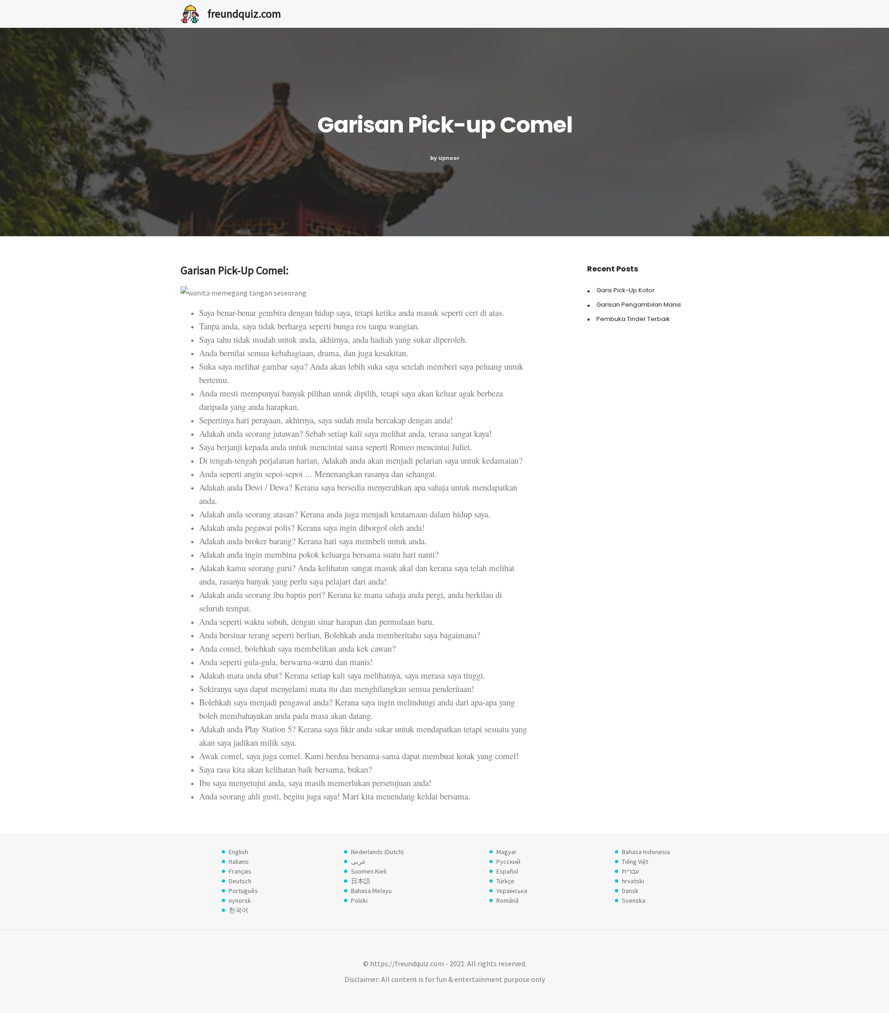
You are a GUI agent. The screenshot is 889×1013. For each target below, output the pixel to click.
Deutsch (240, 881)
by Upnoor (444, 158)
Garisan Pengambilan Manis (638, 304)
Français (240, 871)
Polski (359, 900)
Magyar (506, 852)
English (238, 852)
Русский (508, 861)
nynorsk (240, 900)
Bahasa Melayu (371, 891)
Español (507, 871)
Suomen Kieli (369, 871)
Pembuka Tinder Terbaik (633, 319)
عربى (358, 861)
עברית (630, 871)
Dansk (630, 891)
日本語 (360, 881)
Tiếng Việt (635, 861)
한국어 (238, 910)
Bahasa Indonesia (646, 852)
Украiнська (511, 891)
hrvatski (633, 881)
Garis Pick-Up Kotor (625, 290)
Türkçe (505, 881)
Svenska (633, 900)
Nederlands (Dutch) (377, 852)
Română (507, 900)
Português (243, 891)
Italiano (239, 861)
